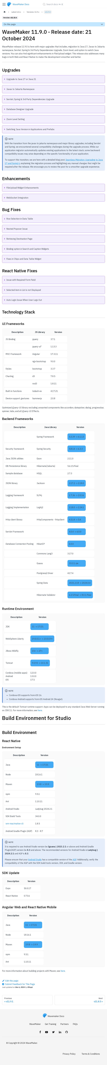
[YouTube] (46, 1032)
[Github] (66, 1032)
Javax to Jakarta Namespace (20, 89)
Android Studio (35, 859)
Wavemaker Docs (56, 1016)
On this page (10, 24)
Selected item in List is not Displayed (23, 290)
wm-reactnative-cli (14, 823)
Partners (64, 1024)
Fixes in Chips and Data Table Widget (23, 259)
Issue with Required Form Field (20, 280)
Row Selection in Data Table (19, 218)
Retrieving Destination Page (19, 238)
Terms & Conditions (91, 1054)
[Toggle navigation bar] (4, 4)
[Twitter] (53, 1032)
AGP (74, 859)
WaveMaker (35, 1024)
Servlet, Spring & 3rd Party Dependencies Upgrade (30, 99)
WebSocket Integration (17, 197)
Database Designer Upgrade (19, 109)
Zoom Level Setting (15, 119)
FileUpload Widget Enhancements (22, 187)
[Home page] (4, 12)
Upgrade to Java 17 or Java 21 (21, 79)
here (40, 710)
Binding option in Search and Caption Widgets (27, 249)
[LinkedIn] (60, 1032)
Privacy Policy (69, 1054)
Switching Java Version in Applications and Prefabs (30, 129)
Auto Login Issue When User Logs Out (24, 300)
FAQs (75, 1024)
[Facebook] (40, 1032)
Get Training (50, 1024)
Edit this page (11, 980)
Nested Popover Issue (17, 228)
